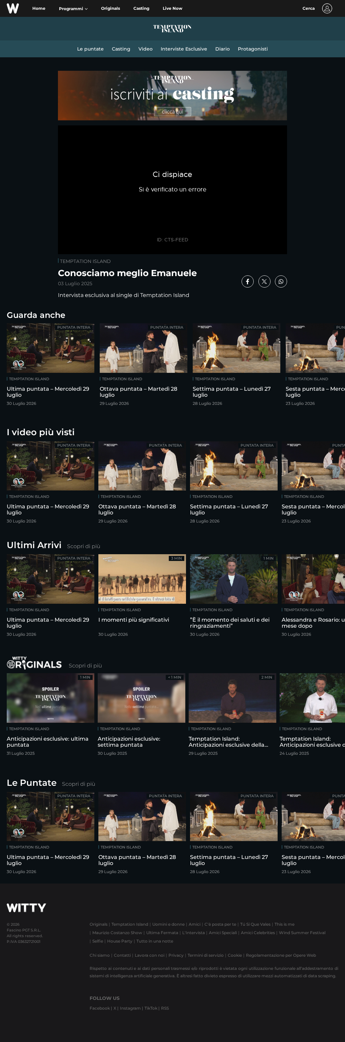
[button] (73, 9)
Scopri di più (83, 546)
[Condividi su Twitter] (264, 281)
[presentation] (323, 366)
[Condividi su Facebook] (248, 281)
